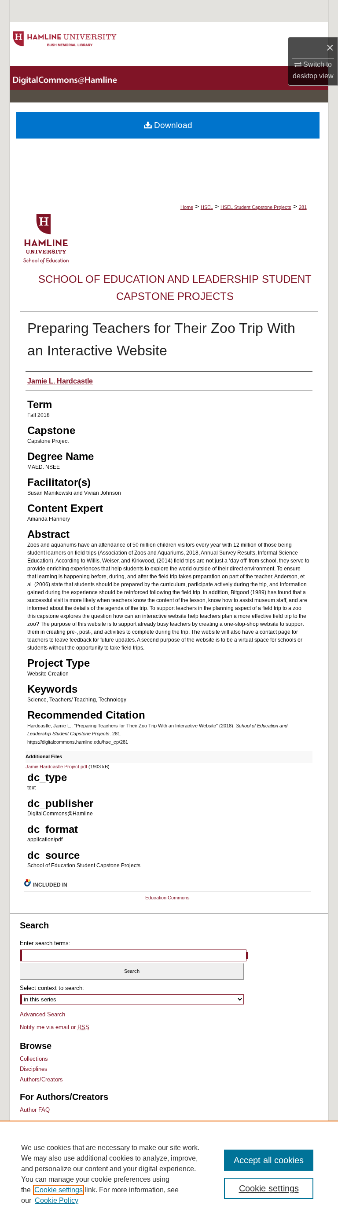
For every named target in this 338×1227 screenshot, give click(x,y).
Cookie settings (58, 1190)
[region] (169, 1174)
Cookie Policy (56, 1200)
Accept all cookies (269, 1160)
